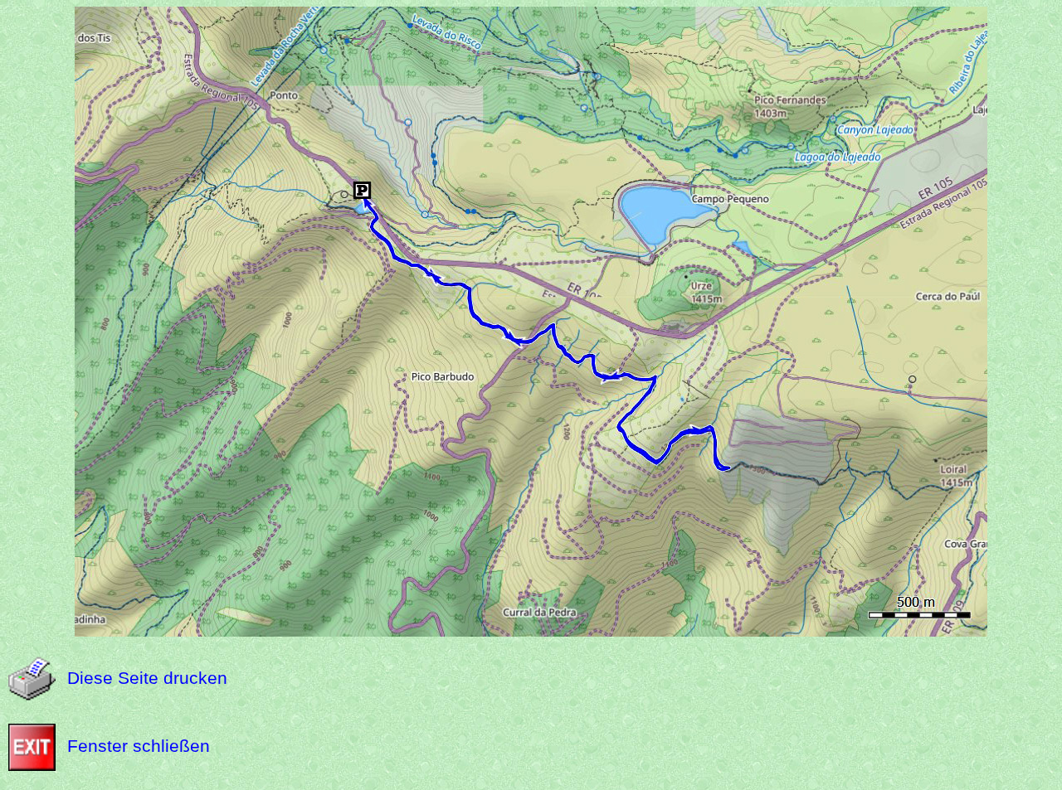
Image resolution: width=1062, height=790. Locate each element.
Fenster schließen (138, 745)
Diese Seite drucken (147, 677)
